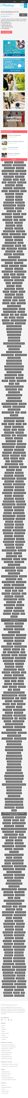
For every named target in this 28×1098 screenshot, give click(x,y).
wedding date (19, 938)
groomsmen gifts (9, 288)
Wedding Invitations (7, 1058)
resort (14, 429)
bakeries (16, 179)
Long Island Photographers (14, 741)
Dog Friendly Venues (13, 652)
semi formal (9, 438)
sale (14, 435)
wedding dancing (19, 490)
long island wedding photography (14, 369)
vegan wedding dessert (11, 464)
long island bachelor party (18, 320)
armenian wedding (11, 579)
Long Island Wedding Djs (14, 764)
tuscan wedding (20, 895)
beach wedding (21, 182)
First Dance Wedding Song (10, 678)
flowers (21, 681)
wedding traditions (20, 984)
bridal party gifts (8, 202)
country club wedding (8, 635)
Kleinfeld (22, 308)
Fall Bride (21, 669)
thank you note (7, 452)
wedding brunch (9, 926)
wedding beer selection (8, 478)
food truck (20, 274)
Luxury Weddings (9, 807)
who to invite (17, 553)
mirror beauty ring (11, 389)
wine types (16, 559)
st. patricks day (8, 449)
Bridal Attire (20, 605)
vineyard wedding (13, 467)
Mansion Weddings (20, 817)
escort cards (19, 663)
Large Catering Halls (19, 709)
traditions (5, 455)
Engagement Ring (8, 660)
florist (13, 274)
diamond (21, 242)
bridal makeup (9, 199)
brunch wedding (8, 219)
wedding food (7, 507)
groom (8, 283)
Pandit (21, 834)
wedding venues (19, 989)
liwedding (12, 317)
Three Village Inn (19, 892)
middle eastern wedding (19, 823)
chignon (19, 225)
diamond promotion (8, 245)
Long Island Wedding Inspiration (14, 773)
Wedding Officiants (7, 1056)
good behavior (15, 277)
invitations (5, 303)
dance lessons (7, 237)
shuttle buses (18, 438)
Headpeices (16, 689)
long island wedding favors (14, 360)
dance (24, 234)
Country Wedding (21, 635)
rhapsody (21, 429)
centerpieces (18, 222)
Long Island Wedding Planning (14, 781)
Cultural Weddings (20, 637)
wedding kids (9, 521)
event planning (18, 262)
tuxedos (17, 897)
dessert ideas (18, 239)
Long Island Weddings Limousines (14, 801)
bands (4, 182)
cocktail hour (18, 228)
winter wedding (19, 561)
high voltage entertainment (9, 695)
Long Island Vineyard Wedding (14, 758)
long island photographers (14, 352)
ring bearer (8, 849)
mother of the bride (14, 392)
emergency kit (5, 655)
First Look (21, 678)
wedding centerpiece (19, 484)
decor (9, 643)
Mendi (22, 820)
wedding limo (18, 521)
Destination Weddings (20, 646)
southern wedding (8, 869)
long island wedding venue (14, 790)
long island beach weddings (14, 329)
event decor (9, 262)
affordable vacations (8, 170)
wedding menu (19, 524)
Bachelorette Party (8, 587)
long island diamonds (14, 340)
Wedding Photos (21, 969)
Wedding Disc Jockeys (7, 1048)
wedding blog (20, 923)
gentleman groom (18, 683)
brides (23, 214)
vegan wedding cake (17, 461)
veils (21, 464)
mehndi (11, 383)
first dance (8, 675)
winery (24, 559)
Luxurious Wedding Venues (9, 1079)
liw (6, 317)
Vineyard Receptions (8, 912)
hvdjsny (23, 698)
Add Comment (6, 32)
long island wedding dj (14, 357)
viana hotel (22, 906)
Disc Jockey (7, 649)
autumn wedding (14, 173)
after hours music (20, 170)
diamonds (18, 245)
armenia (5, 173)
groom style (10, 285)
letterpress (9, 712)
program (11, 423)
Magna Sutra (20, 807)
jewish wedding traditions (10, 308)
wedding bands (8, 475)
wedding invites (20, 518)
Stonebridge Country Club (14, 871)
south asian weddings (20, 866)
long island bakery (8, 323)
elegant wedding (10, 251)
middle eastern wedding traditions (14, 386)
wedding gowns (19, 955)
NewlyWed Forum (6, 1073)
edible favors (22, 248)
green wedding (8, 280)
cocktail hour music (9, 231)
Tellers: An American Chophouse (16, 141)
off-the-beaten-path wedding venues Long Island (14, 828)
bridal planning (20, 202)
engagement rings (19, 660)
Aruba (19, 579)
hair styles (14, 291)
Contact (4, 1085)
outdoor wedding (20, 831)
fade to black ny (14, 265)
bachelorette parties (18, 584)
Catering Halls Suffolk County (14, 626)
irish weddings (21, 303)
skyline (19, 441)
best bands (19, 185)
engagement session (14, 257)
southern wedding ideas (9, 444)
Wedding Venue (8, 989)
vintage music (10, 469)
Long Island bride (8, 727)
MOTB (20, 389)
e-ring (22, 652)
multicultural (19, 826)
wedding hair (7, 513)
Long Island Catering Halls (9, 732)
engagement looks (18, 254)
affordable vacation (14, 573)
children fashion (19, 629)
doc (3, 248)
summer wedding (8, 874)
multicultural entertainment (14, 395)
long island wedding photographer (14, 366)
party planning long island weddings (14, 418)
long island (6, 320)
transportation (15, 455)
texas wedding (8, 877)
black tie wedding (14, 191)
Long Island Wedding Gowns (14, 767)
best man (21, 599)
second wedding (22, 435)
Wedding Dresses (19, 943)
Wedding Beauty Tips (9, 923)
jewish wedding (7, 709)
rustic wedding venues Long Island (14, 854)
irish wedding (21, 704)
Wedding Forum (6, 1071)
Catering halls (19, 623)
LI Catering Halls (7, 715)
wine (20, 556)
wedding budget (9, 481)
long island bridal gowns (14, 331)
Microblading (6, 823)
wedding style (21, 981)
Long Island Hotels (7, 738)
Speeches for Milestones (14, 153)
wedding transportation (9, 986)
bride (19, 211)
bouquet (23, 191)
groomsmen (22, 686)
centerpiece (9, 222)
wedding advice (9, 472)
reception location (18, 426)
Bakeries (8, 590)
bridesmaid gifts (18, 216)
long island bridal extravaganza (14, 724)
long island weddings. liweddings (14, 804)
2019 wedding (20, 168)
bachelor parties (9, 176)
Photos (3, 1035)
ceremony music (10, 225)
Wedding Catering (8, 932)
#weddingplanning (9, 168)
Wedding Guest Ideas (19, 958)
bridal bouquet (9, 193)
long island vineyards (7, 354)
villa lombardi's (10, 909)
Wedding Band (9, 920)
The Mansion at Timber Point (9, 889)
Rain (25, 423)
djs (24, 245)
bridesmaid (8, 216)
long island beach (20, 323)
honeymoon (8, 297)
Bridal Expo (9, 607)
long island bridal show (14, 334)
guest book (20, 288)
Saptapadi (9, 857)
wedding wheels (9, 544)
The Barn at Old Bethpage (14, 880)
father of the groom (20, 271)
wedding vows (7, 992)
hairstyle (22, 291)
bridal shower (19, 208)
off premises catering (18, 406)
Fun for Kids (8, 683)
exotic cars (19, 666)
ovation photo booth (8, 412)
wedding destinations (19, 492)
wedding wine (19, 544)
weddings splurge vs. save (9, 550)
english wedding (9, 663)
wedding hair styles (19, 513)
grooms (19, 285)
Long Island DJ (22, 732)
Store (3, 1031)
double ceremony (11, 248)
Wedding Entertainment (19, 946)
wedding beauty (19, 475)
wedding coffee (9, 487)
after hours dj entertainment (9, 576)
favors (6, 274)
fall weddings (8, 162)
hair (10, 689)
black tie (4, 191)
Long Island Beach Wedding (14, 326)
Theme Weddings (8, 892)
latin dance (21, 311)
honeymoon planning (8, 698)
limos (17, 314)
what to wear (22, 550)
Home (3, 1025)
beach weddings (10, 185)
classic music (9, 228)
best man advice (8, 188)
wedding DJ (8, 495)
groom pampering (17, 283)
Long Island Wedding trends (14, 787)
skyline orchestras (18, 863)
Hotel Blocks (7, 300)
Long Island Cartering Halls (14, 729)
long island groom (14, 349)
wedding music (9, 527)
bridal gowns (10, 196)
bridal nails (19, 199)
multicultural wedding (14, 398)
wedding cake (19, 481)
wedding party (7, 530)
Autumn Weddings (21, 582)
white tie (9, 553)
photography (20, 421)
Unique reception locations (14, 903)
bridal (19, 602)
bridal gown (19, 193)
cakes (15, 219)
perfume (5, 837)
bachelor (23, 173)
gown (23, 277)
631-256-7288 (5, 1093)
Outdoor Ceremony (8, 831)
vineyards (23, 467)
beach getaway (8, 596)
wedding (19, 469)
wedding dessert (7, 492)
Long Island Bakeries (18, 721)
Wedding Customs (19, 935)
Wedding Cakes (9, 929)
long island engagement (14, 735)
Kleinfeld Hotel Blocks (9, 311)
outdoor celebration (14, 409)
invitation (22, 300)
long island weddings (10, 375)
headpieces (19, 294)
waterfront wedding (20, 915)
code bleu (4, 234)
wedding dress (19, 498)
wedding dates (7, 941)
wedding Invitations (8, 964)
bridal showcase (9, 208)
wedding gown (8, 510)
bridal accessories (9, 605)
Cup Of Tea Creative (13, 147)
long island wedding (21, 354)
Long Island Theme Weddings (14, 755)
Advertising (5, 1037)
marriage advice (21, 380)
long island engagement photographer (14, 343)
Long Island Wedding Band (14, 761)
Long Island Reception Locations (14, 750)
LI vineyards (5, 314)
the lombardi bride (14, 886)
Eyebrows (4, 265)
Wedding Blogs (5, 1075)
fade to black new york (10, 669)
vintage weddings (7, 915)
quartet (18, 423)
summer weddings (19, 874)
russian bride (19, 432)
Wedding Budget (19, 926)
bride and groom (7, 214)
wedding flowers (19, 949)
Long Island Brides (19, 727)
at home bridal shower (8, 582)
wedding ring (8, 536)
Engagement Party (20, 658)
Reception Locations (8, 846)
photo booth (22, 837)
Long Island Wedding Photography (14, 778)
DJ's (23, 649)
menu (17, 383)
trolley (6, 458)
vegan (15, 906)
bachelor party (19, 176)
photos (4, 423)
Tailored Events (5, 16)
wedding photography (19, 530)
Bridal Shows (5, 1033)
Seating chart (17, 857)
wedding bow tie (21, 478)
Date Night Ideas (8, 640)
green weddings (19, 280)
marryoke (15, 820)
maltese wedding (10, 377)
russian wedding (18, 849)
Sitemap (4, 1039)
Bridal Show (7, 613)
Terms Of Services (6, 1087)
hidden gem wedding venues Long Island (14, 692)
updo (7, 461)
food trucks (6, 277)
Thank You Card (19, 877)
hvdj (17, 698)
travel (23, 455)
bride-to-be (16, 214)
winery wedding (9, 561)
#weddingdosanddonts (19, 165)
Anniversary (23, 576)
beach (23, 593)
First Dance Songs (18, 675)
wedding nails (19, 527)
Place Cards (18, 840)
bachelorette (7, 179)
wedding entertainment (8, 504)
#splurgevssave (7, 165)
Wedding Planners (8, 972)
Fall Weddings (15, 672)
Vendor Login (5, 1091)
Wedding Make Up (20, 964)
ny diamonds (23, 403)
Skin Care (7, 863)
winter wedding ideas (14, 564)
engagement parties (8, 658)
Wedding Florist (6, 1050)
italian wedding (10, 706)
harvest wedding (10, 294)
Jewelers (19, 706)
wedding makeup (9, 524)
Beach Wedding (19, 596)
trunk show (14, 458)
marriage (12, 380)
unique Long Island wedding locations (14, 900)
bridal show (21, 205)
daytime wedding (19, 640)
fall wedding (9, 268)
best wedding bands (19, 188)
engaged (20, 251)
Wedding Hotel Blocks (9, 515)
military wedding (9, 826)
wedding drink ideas (9, 501)
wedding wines (10, 547)
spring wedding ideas (8, 446)
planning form (19, 843)
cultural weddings (15, 234)
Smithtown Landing (7, 866)
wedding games (19, 952)
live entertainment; (7, 718)
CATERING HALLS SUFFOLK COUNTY (10, 1064)
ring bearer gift (9, 432)
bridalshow (16, 613)
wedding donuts (9, 498)
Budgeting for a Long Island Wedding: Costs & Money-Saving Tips (14, 620)
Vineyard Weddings (20, 912)
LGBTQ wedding (18, 712)
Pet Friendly (13, 837)
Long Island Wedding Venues (14, 793)
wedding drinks (20, 501)
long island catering (14, 337)
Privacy (4, 1089)
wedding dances (8, 490)
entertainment (22, 260)
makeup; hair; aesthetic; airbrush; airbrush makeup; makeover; (14, 813)
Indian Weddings (18, 701)
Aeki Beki (20, 570)
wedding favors (19, 162)
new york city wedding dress (14, 400)
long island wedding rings (14, 372)
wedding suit (20, 538)
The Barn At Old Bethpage (14, 135)
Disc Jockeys (16, 649)
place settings (9, 843)
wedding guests (19, 510)
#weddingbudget (21, 567)
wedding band (19, 472)
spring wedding (21, 444)
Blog (3, 1027)
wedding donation (18, 495)
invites (13, 303)
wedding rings (20, 978)
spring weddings (21, 446)
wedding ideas (21, 515)
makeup (21, 375)
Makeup (14, 810)
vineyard (4, 467)
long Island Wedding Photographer (14, 775)
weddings (19, 547)
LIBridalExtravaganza (19, 715)
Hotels (15, 300)
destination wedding (11, 242)
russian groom (6, 435)
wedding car (19, 929)
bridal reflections (18, 610)
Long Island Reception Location (14, 747)
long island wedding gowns (14, 363)
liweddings (20, 317)
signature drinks (11, 441)
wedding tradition (7, 984)
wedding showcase (9, 538)
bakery (22, 179)
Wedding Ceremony (19, 932)
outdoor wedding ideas (11, 834)
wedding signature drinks (9, 981)
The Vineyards (22, 889)
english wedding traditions (9, 260)
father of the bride (7, 271)
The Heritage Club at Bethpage (14, 883)
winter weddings (19, 995)
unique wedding (7, 906)
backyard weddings (20, 587)
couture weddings (7, 637)
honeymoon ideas (18, 297)
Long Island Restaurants (14, 752)
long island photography (14, 744)
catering (22, 219)
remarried (6, 429)
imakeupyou (8, 701)
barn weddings (16, 593)
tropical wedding (8, 895)
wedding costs (8, 935)
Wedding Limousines (7, 1052)
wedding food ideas (19, 507)
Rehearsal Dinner (20, 846)
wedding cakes (7, 484)
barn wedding (11, 182)
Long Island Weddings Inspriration (14, 798)
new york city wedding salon (9, 403)
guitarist (6, 291)
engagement (8, 254)
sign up (23, 1)
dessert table (17, 643)
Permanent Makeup (9, 421)
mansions (5, 380)
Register (4, 1029)
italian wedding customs (14, 306)
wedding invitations (9, 518)
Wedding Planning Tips (9, 975)
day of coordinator (19, 237)
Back (23, 15)
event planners (9, 666)
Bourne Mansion (11, 602)
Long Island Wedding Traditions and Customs (14, 784)
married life (7, 820)
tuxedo (22, 458)
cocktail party (20, 231)
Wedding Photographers (19, 966)
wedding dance (19, 487)
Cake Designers (9, 623)
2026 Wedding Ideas (10, 570)
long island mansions (20, 738)
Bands (20, 590)
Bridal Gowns (8, 610)
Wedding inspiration (19, 961)
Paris (17, 412)
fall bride (23, 265)
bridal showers (11, 211)
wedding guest (7, 958)
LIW (16, 718)
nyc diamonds (7, 406)
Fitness (7, 681)
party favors (14, 415)
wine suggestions (6, 559)
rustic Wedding (14, 851)
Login (14, 1)
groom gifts (13, 686)
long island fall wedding (14, 346)
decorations (9, 239)
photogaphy (10, 840)
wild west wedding (11, 556)
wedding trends (22, 986)
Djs (4, 652)
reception (7, 426)
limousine (23, 314)
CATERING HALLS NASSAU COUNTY (10, 1066)
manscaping (19, 377)
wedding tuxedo (20, 541)
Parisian (23, 412)
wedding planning (19, 533)
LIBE (12, 314)
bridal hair (18, 196)
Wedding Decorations (19, 941)
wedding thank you (8, 541)
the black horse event (19, 452)
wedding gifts (8, 955)
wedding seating (19, 536)
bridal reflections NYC (9, 205)
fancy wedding (18, 268)
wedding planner (8, 533)
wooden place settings (8, 567)
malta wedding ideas (8, 817)
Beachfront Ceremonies (10, 599)
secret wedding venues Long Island (14, 860)
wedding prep (21, 975)
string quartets (19, 449)
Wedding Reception (9, 978)
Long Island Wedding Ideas (14, 770)
